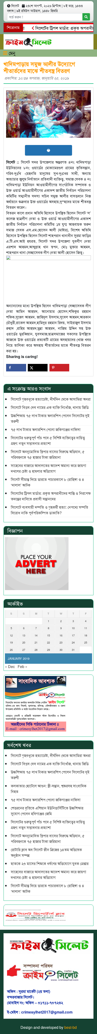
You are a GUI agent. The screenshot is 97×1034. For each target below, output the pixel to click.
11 (85, 628)
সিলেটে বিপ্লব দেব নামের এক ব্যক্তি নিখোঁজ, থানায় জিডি (50, 407)
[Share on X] (38, 367)
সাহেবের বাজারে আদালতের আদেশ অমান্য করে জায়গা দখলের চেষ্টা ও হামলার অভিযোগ (48, 468)
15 (48, 635)
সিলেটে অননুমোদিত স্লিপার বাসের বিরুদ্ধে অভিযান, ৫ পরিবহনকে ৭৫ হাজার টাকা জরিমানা (48, 454)
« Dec (10, 666)
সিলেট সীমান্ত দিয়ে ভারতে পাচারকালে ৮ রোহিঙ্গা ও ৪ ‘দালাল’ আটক (47, 482)
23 (61, 642)
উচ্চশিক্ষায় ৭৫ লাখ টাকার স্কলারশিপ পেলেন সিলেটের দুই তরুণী (50, 418)
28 (36, 650)
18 (85, 635)
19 (11, 642)
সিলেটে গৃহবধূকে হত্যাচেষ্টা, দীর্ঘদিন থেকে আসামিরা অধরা (51, 399)
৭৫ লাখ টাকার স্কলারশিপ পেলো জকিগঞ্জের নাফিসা (46, 429)
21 (36, 642)
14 (36, 635)
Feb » (22, 666)
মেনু (11, 52)
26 (11, 650)
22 (48, 642)
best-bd (70, 1027)
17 (73, 635)
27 (23, 650)
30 (61, 650)
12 (11, 635)
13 (23, 635)
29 (48, 650)
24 (73, 642)
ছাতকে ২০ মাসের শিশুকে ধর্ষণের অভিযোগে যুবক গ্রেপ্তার (50, 863)
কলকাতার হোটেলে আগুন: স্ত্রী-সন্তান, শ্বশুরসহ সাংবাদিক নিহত (48, 788)
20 (23, 642)
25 (85, 642)
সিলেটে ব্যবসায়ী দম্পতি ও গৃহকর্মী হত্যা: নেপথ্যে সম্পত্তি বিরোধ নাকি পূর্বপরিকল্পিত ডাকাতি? (49, 509)
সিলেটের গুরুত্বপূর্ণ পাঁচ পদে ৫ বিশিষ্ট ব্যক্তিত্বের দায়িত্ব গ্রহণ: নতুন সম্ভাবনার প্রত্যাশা (48, 440)
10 (73, 628)
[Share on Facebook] (16, 367)
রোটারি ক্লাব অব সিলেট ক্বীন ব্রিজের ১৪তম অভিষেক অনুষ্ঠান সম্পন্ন (47, 852)
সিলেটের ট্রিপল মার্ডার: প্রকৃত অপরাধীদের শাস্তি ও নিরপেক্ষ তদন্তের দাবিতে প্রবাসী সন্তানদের (51, 496)
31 (73, 650)
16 (61, 635)
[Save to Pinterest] (59, 367)
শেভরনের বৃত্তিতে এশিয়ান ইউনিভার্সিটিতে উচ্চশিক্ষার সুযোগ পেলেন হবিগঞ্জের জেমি (47, 810)
